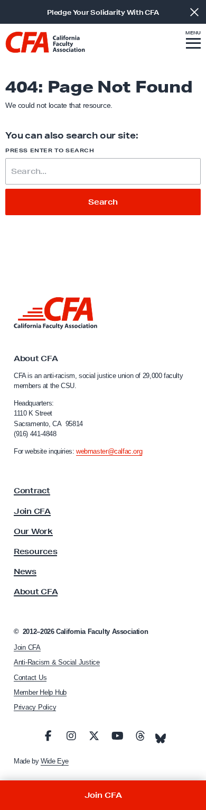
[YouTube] (117, 736)
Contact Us (30, 678)
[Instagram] (71, 736)
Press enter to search (50, 150)
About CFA (36, 591)
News (25, 571)
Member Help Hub (40, 692)
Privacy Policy (35, 707)
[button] (193, 41)
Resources (35, 551)
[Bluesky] (160, 735)
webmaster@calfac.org (109, 451)
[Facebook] (48, 736)
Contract (32, 490)
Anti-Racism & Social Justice (57, 662)
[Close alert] (194, 12)
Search (103, 202)
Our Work (33, 531)
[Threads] (140, 736)
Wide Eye (55, 761)
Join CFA (32, 511)
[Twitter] (94, 736)
